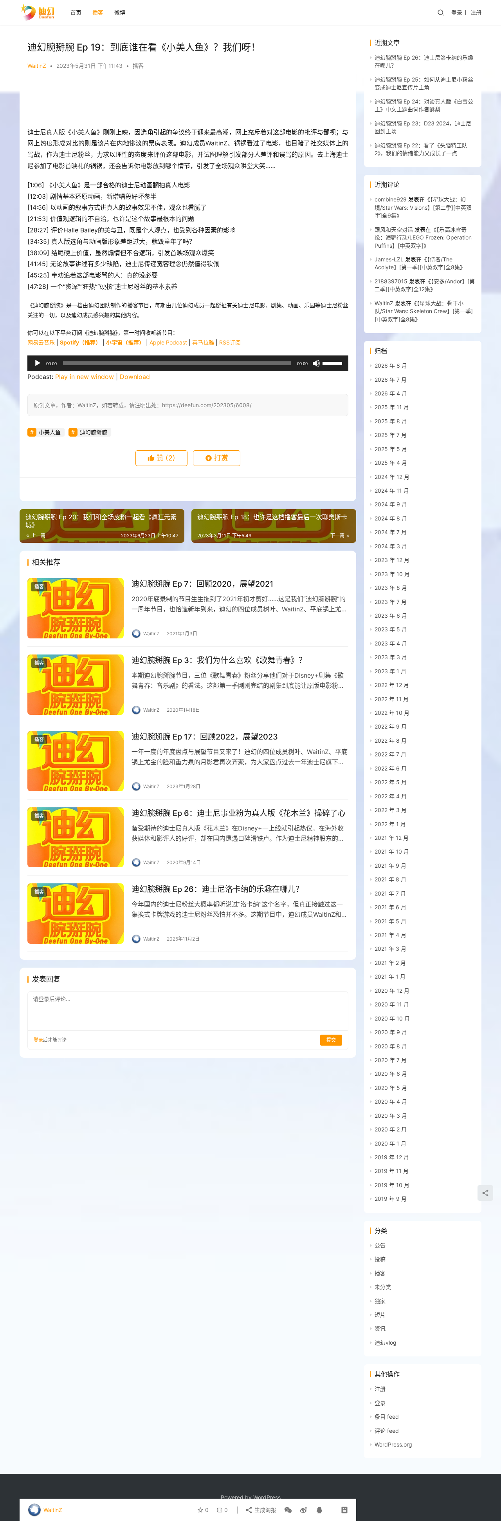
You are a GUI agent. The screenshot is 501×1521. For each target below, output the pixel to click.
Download (135, 377)
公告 (380, 1245)
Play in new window (84, 377)
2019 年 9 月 (391, 1198)
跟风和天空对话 (394, 229)
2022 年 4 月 (391, 796)
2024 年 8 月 (391, 518)
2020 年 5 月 (391, 1087)
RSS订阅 (230, 342)
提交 (331, 1040)
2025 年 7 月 (391, 434)
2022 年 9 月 (391, 726)
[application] (187, 363)
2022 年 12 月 (392, 685)
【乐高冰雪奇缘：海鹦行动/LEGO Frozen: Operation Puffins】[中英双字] (423, 237)
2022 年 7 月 (390, 754)
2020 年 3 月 (391, 1115)
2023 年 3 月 (391, 657)
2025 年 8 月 (391, 421)
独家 (380, 1301)
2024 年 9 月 (391, 504)
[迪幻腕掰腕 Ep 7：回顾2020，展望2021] (75, 608)
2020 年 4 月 (391, 1101)
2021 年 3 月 (390, 948)
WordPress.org (393, 1444)
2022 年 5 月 (391, 782)
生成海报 (264, 1509)
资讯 (380, 1328)
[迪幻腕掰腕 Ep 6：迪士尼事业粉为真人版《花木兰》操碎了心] (75, 837)
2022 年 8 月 (391, 740)
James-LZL (389, 259)
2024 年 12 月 (392, 476)
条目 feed (387, 1416)
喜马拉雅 (203, 342)
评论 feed (387, 1430)
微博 (119, 12)
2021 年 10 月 (392, 851)
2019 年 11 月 (392, 1170)
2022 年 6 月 (391, 768)
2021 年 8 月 (390, 879)
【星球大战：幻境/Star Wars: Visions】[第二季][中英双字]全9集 (423, 207)
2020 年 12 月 (392, 990)
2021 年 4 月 (390, 935)
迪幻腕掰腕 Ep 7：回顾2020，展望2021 (202, 584)
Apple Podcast (168, 342)
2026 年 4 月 (391, 393)
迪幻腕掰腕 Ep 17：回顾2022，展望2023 (205, 736)
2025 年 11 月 (392, 407)
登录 (456, 12)
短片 (380, 1314)
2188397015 (391, 281)
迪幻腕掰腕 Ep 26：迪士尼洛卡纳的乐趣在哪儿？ (217, 889)
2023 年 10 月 (392, 574)
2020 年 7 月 (391, 1060)
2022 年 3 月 (391, 810)
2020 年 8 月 (391, 1046)
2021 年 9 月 (390, 865)
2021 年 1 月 (390, 976)
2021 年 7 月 (390, 893)
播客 (97, 12)
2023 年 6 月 (391, 615)
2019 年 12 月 (392, 1157)
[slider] (333, 362)
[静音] (316, 363)
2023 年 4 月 (391, 643)
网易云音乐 (41, 342)
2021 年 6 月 (390, 907)
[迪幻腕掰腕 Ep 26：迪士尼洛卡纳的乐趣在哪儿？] (75, 913)
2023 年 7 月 (391, 601)
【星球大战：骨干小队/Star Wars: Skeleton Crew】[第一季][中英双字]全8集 (424, 311)
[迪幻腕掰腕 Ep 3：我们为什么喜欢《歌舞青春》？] (75, 684)
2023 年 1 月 (390, 671)
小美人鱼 (50, 432)
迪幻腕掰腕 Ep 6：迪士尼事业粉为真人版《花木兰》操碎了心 (239, 813)
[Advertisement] (184, 99)
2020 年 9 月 (391, 1032)
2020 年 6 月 (391, 1073)
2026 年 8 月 (391, 365)
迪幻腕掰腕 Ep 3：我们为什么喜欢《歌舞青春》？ (219, 660)
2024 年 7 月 (391, 532)
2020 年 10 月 (392, 1018)
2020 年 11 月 (392, 1004)
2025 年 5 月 (391, 449)
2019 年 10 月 (392, 1185)
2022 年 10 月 (392, 712)
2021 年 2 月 (390, 962)
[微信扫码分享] (288, 1510)
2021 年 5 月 (390, 921)
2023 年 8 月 (391, 587)
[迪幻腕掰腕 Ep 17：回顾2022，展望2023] (75, 761)
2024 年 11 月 (392, 490)
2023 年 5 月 (391, 629)
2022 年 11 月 (392, 699)
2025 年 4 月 (391, 462)
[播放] (37, 363)
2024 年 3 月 (391, 546)
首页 (75, 12)
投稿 (380, 1259)
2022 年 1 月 (390, 824)
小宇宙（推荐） (125, 342)
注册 (475, 12)
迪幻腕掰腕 (93, 432)
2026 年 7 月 (391, 379)
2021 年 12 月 (392, 837)
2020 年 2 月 (391, 1129)
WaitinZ (36, 65)
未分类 (383, 1287)
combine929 (391, 199)
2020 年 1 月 (390, 1143)
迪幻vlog (385, 1342)
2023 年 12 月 (392, 560)
